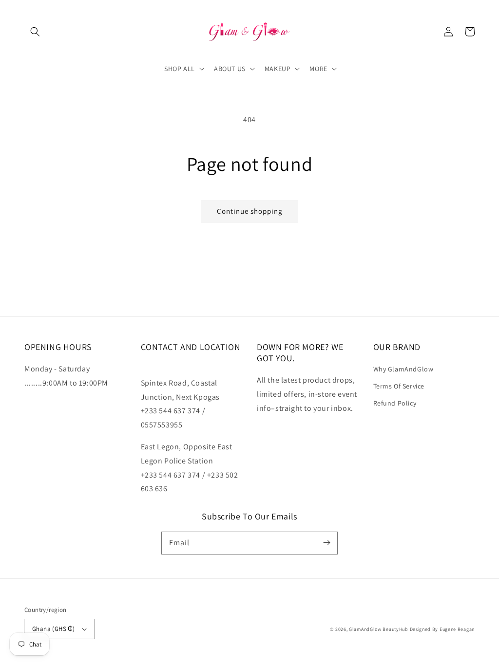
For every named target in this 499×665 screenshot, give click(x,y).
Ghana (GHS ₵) (53, 629)
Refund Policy (395, 403)
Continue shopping (250, 211)
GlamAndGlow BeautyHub (378, 629)
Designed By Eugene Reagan (442, 629)
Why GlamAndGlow (403, 369)
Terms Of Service (399, 386)
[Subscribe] (326, 543)
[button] (35, 31)
